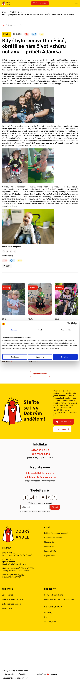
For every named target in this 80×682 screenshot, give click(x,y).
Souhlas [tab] (14, 330)
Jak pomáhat (7, 595)
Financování (49, 542)
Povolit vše (65, 357)
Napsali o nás (49, 556)
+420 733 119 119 (40, 450)
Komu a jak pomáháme (53, 595)
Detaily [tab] (40, 330)
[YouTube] (43, 497)
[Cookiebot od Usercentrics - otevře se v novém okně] (68, 323)
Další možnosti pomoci (11, 604)
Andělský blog (16, 12)
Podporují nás (50, 551)
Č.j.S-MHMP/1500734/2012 (13, 576)
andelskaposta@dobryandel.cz (40, 477)
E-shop (47, 617)
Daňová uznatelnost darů (12, 599)
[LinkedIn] (37, 497)
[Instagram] (31, 497)
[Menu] (76, 3)
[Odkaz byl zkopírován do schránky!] (14, 251)
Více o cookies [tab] (66, 330)
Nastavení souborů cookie (15, 674)
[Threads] (54, 497)
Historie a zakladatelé (53, 538)
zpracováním (33, 511)
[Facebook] (25, 497)
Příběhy (6, 266)
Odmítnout (15, 357)
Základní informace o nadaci (56, 533)
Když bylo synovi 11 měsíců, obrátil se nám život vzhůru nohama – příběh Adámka (38, 14)
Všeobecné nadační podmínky (15, 678)
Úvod (4, 12)
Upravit (38, 357)
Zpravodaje (7, 608)
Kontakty (48, 613)
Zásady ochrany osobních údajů (15, 671)
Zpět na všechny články (16, 25)
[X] (48, 497)
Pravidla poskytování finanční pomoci (59, 599)
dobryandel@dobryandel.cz (40, 473)
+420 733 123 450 (40, 454)
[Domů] (6, 3)
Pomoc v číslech (51, 547)
